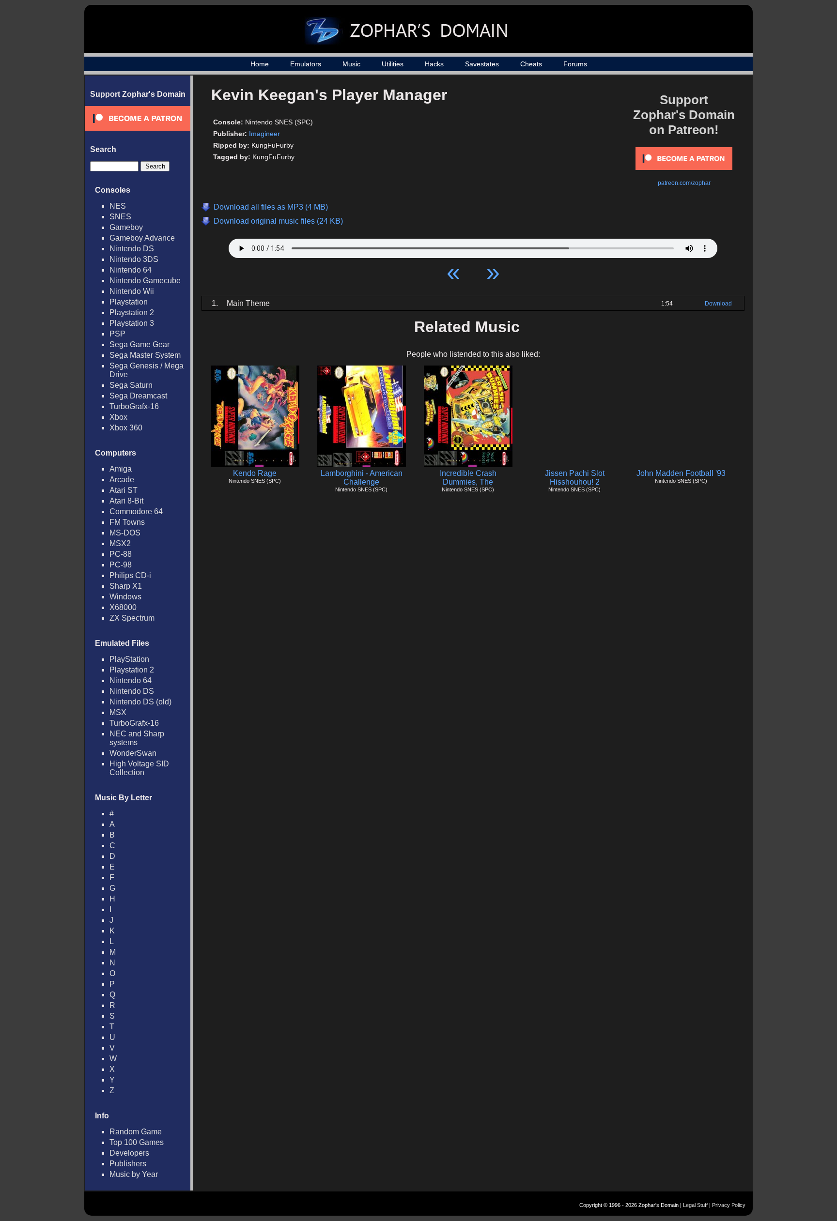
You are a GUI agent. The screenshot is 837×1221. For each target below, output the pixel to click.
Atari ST (123, 490)
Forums (575, 64)
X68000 (123, 607)
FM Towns (127, 522)
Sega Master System (145, 355)
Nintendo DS (131, 248)
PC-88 (120, 554)
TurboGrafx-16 (134, 406)
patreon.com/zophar (684, 183)
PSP (117, 334)
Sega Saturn (131, 385)
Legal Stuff (695, 1205)
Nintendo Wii (131, 291)
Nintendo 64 (130, 270)
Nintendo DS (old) (140, 702)
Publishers (127, 1164)
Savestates (482, 64)
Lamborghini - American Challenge (362, 477)
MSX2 (120, 543)
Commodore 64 (136, 511)
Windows (125, 597)
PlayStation (129, 659)
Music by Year (133, 1174)
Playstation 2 (131, 312)
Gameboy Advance (142, 238)
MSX (117, 712)
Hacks (434, 64)
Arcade (121, 479)
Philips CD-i (130, 575)
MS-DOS (124, 533)
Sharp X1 (125, 586)
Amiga (120, 469)
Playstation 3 (131, 323)
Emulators (305, 64)
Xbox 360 (125, 428)
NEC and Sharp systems (136, 738)
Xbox (118, 417)
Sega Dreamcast (138, 396)
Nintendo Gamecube (145, 280)
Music (351, 64)
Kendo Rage (255, 473)
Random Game (135, 1132)
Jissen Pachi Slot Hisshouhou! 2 (574, 477)
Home (259, 64)
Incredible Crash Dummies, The (468, 477)
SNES (120, 217)
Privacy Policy (728, 1205)
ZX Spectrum (132, 618)
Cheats (531, 64)
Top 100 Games (136, 1142)
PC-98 (120, 565)
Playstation (128, 302)
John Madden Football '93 (681, 473)
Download (718, 303)
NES (117, 206)
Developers (129, 1153)
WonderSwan (132, 753)
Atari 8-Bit (126, 501)
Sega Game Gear (139, 344)
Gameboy (126, 227)
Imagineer (264, 133)
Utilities (392, 64)
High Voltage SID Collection (139, 768)
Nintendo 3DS (133, 259)
